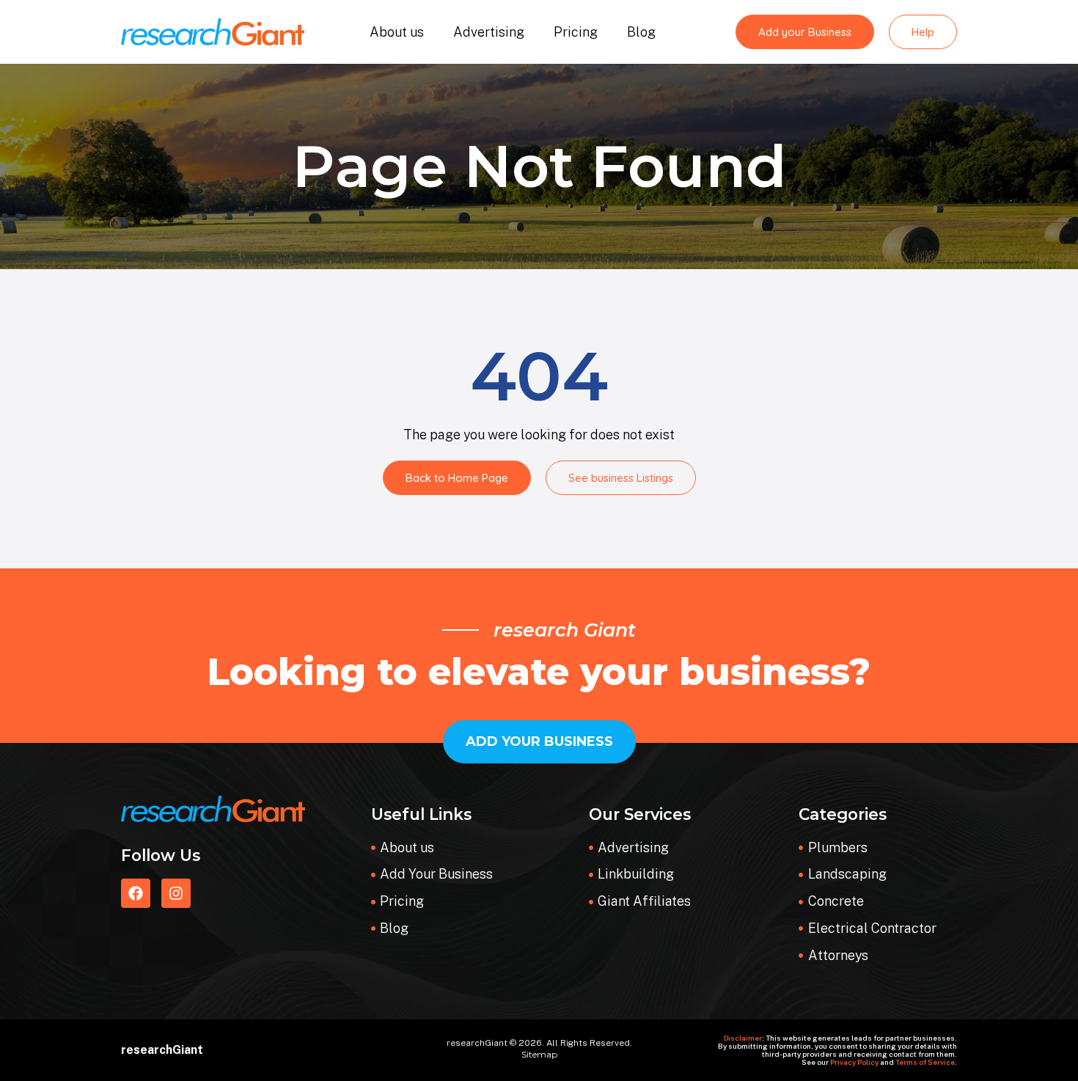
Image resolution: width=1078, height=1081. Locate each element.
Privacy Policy (854, 1062)
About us (397, 32)
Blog (641, 32)
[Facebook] (135, 893)
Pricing (576, 32)
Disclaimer (743, 1037)
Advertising (488, 32)
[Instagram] (176, 893)
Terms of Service (925, 1062)
